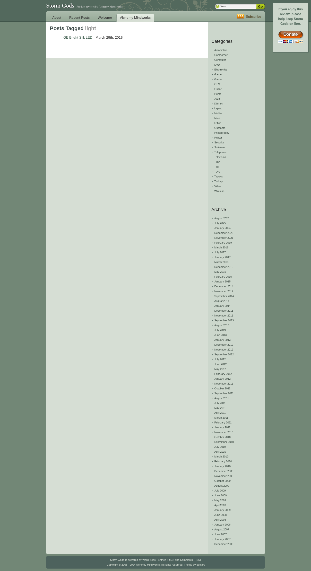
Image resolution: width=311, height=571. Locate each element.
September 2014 (224, 296)
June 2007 (220, 534)
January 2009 (222, 510)
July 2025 (220, 223)
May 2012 (220, 369)
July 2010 (220, 446)
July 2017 (220, 252)
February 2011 (223, 422)
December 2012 (223, 344)
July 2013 (220, 330)
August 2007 (221, 529)
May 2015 (220, 271)
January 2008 (222, 524)
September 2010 (224, 441)
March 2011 (221, 417)
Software (219, 147)
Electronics (220, 69)
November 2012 (223, 349)
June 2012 (220, 364)
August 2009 (221, 485)
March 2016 (221, 262)
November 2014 (223, 291)
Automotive (220, 50)
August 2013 (221, 325)
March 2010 (221, 456)
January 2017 (222, 257)
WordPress (149, 559)
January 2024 (222, 228)
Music (217, 118)
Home (217, 93)
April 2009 (220, 505)
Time (217, 161)
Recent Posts (79, 17)
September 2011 (223, 393)
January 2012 (222, 378)
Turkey (218, 181)
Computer (220, 59)
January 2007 (222, 539)
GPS (217, 84)
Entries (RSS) (166, 559)
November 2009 (223, 475)
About (56, 17)
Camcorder (221, 54)
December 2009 (223, 471)
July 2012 (220, 359)
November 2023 (223, 237)
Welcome (105, 17)
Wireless (219, 191)
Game (218, 74)
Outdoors (219, 127)
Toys (217, 171)
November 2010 (223, 432)
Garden (218, 79)
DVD (217, 64)
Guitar (218, 89)
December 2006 (223, 544)
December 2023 (223, 232)
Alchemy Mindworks (135, 17)
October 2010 (222, 437)
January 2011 (222, 427)
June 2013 (220, 335)
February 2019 (223, 242)
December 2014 (223, 286)
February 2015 (223, 276)
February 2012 (223, 373)
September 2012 (224, 354)
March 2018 (221, 247)
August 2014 (221, 300)
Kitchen (218, 103)
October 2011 (222, 388)
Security (219, 142)
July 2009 (220, 490)
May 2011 (220, 407)
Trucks (218, 176)
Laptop (218, 108)
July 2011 (219, 403)
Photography (221, 132)
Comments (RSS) (190, 559)
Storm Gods (60, 5)
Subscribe (253, 16)
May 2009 (220, 500)
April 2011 (220, 412)
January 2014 (222, 305)
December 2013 (223, 310)
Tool (216, 166)
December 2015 (223, 266)
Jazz (217, 98)
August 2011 (221, 398)
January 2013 (222, 339)
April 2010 (220, 451)
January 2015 (222, 281)
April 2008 (220, 519)
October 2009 (222, 480)
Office (217, 123)
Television (220, 157)
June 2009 (220, 495)
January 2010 (222, 466)
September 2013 (224, 320)
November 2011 (223, 383)
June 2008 (220, 514)
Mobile (218, 113)
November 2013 (223, 315)
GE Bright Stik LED (77, 37)
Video (217, 186)
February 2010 (223, 461)
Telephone (220, 152)
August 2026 (221, 218)
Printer (218, 137)
